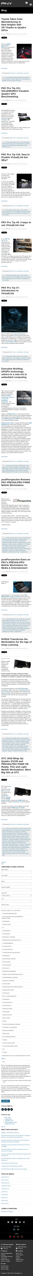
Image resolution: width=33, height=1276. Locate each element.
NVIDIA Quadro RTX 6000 (11, 418)
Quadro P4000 (12, 545)
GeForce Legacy (5, 1261)
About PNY (19, 1253)
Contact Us (4, 1258)
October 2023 (5, 1183)
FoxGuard (21, 472)
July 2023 (4, 1191)
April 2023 (4, 1200)
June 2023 (4, 1194)
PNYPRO (12, 79)
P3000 (25, 627)
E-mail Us (5, 1248)
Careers (18, 1258)
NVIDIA (10, 77)
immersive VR (5, 119)
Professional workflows (7, 741)
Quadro (10, 142)
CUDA (27, 467)
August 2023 (5, 1188)
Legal (4, 1263)
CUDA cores (11, 467)
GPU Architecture (10, 747)
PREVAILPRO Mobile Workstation (17, 630)
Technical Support (7, 1244)
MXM (3, 468)
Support (4, 1251)
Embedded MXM (25, 847)
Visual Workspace (6, 623)
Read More (4, 68)
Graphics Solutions (12, 544)
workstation (5, 539)
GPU (22, 142)
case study (9, 80)
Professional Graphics (11, 622)
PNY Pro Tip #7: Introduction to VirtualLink (10, 290)
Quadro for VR (5, 145)
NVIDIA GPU (21, 77)
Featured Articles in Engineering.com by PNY (12, 1166)
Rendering (21, 619)
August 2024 (5, 1177)
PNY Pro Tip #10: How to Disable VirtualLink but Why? (15, 157)
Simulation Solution (7, 740)
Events (18, 1256)
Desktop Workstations (14, 839)
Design (13, 743)
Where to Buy (19, 1259)
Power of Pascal (26, 622)
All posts (3, 862)
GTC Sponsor (5, 849)
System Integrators (20, 849)
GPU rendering (21, 541)
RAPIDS (4, 80)
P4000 (9, 539)
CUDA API (25, 470)
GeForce (19, 142)
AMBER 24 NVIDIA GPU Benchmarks (10, 1132)
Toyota (13, 80)
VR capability (17, 211)
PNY (7, 77)
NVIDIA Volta (26, 749)
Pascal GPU (15, 539)
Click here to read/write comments (19, 73)
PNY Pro (8, 34)
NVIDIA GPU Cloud (22, 750)
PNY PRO (14, 541)
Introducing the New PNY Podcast (9, 1163)
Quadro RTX (18, 79)
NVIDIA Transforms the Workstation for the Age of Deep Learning (16, 642)
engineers (9, 750)
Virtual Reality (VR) (11, 341)
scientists (15, 750)
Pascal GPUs (11, 550)
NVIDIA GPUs (13, 145)
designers (4, 750)
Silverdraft (18, 80)
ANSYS (15, 833)
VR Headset (24, 213)
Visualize (27, 143)
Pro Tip (9, 147)
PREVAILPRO (18, 547)
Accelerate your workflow (8, 547)
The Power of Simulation (25, 844)
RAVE (23, 467)
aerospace (11, 468)
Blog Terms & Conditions (7, 1211)
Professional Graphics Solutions (10, 542)
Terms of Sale (5, 1269)
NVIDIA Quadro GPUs (22, 145)
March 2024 (5, 1180)
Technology (8, 625)
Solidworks (26, 142)
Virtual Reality (9, 465)
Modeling (26, 472)
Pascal (20, 538)
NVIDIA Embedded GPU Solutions (10, 472)
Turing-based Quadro (18, 334)
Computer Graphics (11, 842)
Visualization (17, 830)
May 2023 (4, 1197)
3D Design (4, 841)
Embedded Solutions (11, 834)
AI (7, 467)
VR (17, 538)
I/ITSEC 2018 (11, 414)
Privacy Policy (5, 1266)
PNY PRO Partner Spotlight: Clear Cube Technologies (14, 1169)
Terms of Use (4, 1267)
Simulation (15, 465)
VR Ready (14, 77)
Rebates (3, 1255)
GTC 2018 (18, 853)
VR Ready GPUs (11, 838)
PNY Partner (20, 833)
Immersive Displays (17, 852)
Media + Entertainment (22, 552)
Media (7, 545)
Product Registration (6, 1253)
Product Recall (5, 1259)
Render (28, 740)
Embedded (4, 847)
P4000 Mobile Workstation (23, 628)
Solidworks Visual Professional (17, 143)
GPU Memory (20, 842)
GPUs (14, 619)
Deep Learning (5, 743)
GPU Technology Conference (19, 740)
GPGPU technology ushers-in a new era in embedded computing (7, 399)
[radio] (16, 1059)
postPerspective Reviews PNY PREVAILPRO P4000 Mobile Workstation (15, 482)
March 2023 (5, 1203)
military (7, 468)
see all (3, 1126)
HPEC (3, 470)
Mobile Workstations (19, 627)
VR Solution (7, 79)
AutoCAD (4, 838)
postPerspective (12, 552)
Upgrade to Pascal (22, 542)
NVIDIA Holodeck (15, 749)
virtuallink (6, 214)
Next (2, 863)
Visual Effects (11, 841)
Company (20, 1251)
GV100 (21, 749)
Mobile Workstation (18, 548)
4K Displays (22, 845)
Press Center (19, 1255)
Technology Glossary (6, 1256)
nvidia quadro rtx (26, 79)
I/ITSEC (20, 470)
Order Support (21, 1244)
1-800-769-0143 (21, 1247)
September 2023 (6, 1185)
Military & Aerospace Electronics (22, 468)
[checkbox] (16, 983)
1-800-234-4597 (6, 1247)
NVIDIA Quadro (6, 143)
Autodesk (26, 838)
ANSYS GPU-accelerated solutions (10, 845)
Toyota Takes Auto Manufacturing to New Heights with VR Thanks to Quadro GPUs (13, 25)
